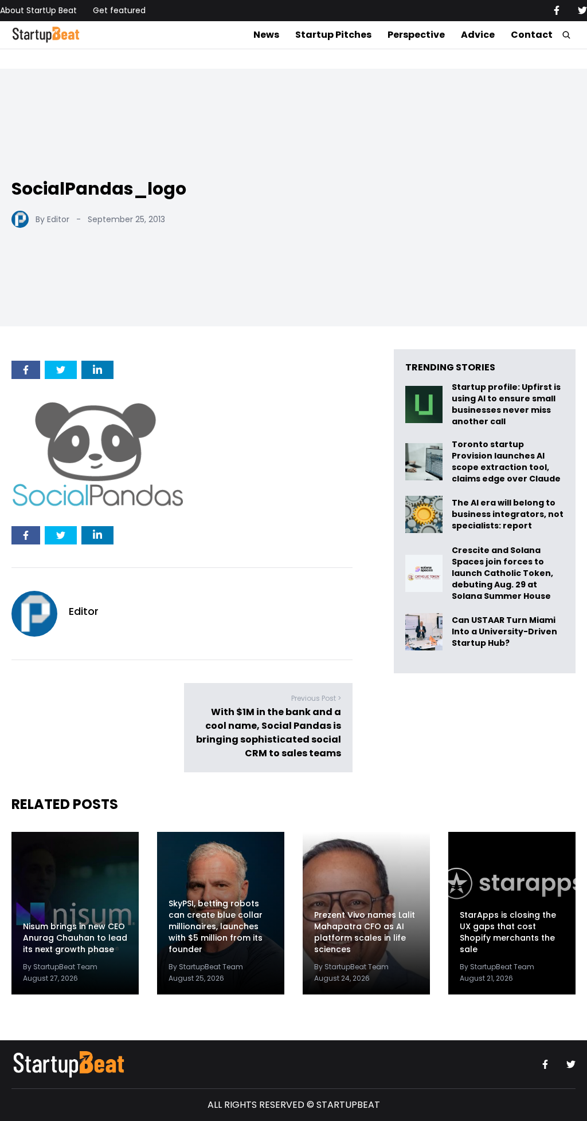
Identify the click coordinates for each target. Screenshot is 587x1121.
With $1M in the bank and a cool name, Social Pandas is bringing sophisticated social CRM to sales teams (268, 733)
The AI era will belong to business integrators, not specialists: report (507, 514)
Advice (478, 34)
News (266, 34)
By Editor (52, 219)
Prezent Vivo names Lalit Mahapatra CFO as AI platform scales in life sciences (364, 932)
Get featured (119, 10)
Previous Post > (316, 699)
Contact (532, 34)
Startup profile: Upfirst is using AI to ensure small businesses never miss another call (506, 404)
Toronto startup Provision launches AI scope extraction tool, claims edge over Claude (507, 461)
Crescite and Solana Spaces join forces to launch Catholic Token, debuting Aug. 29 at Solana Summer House (502, 573)
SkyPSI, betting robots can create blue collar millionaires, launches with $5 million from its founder (216, 926)
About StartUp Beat (38, 10)
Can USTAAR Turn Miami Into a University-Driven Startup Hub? (504, 632)
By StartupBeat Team (60, 967)
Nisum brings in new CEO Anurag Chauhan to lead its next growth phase (75, 938)
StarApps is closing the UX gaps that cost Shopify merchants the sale (508, 932)
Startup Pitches (333, 34)
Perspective (416, 34)
